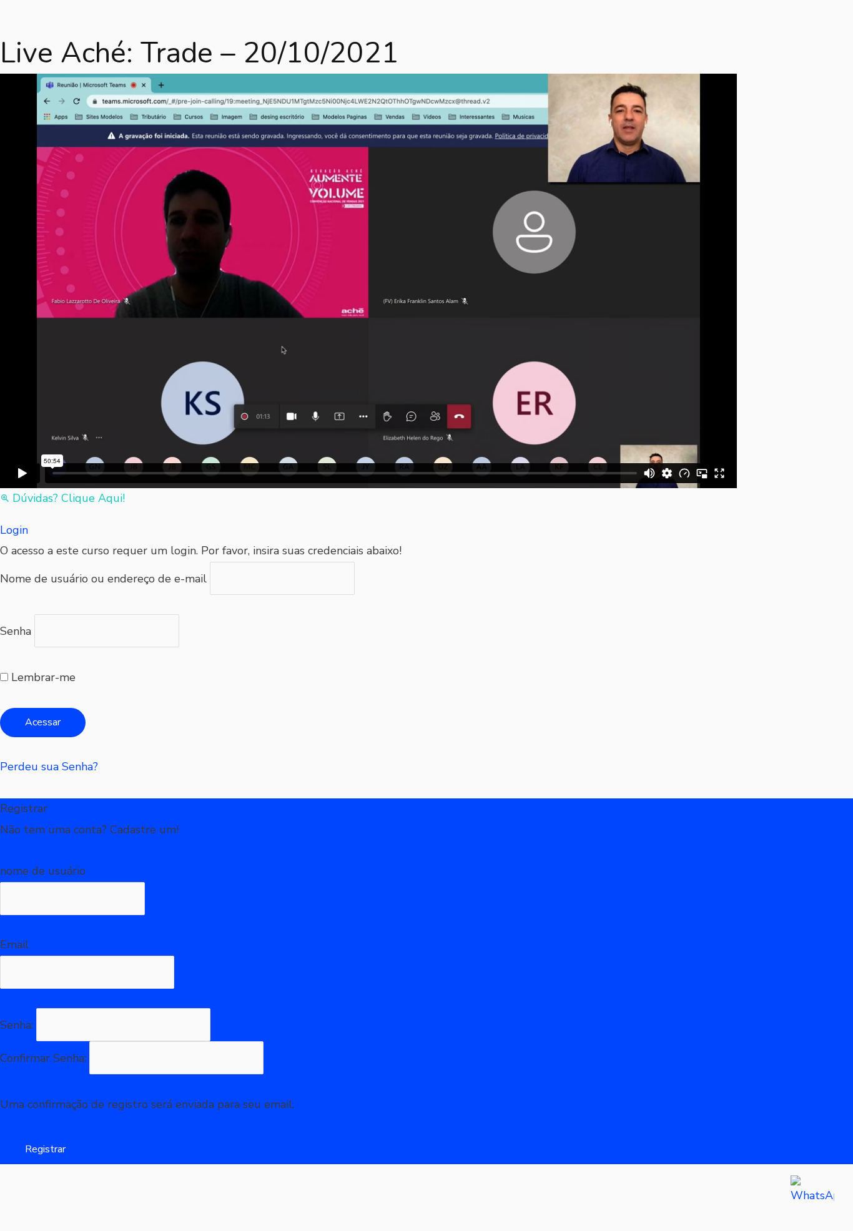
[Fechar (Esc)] (184, 1197)
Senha (15, 631)
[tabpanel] (368, 291)
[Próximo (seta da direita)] (78, 1221)
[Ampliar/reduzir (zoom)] (25, 1197)
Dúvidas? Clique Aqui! (68, 498)
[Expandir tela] (78, 1197)
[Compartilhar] (131, 1197)
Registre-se (29, 850)
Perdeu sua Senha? (49, 766)
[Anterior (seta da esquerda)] (25, 1221)
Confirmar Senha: (44, 1058)
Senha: (18, 1025)
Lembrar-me (42, 677)
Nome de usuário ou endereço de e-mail (103, 578)
